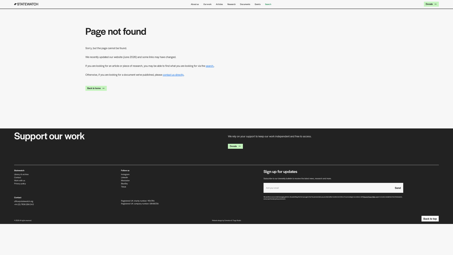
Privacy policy (20, 183)
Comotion (227, 220)
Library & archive (21, 174)
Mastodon (125, 180)
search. (210, 66)
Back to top (430, 219)
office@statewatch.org (23, 201)
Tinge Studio (237, 220)
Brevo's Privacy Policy (369, 197)
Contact (17, 177)
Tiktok (123, 186)
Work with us (19, 180)
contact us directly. (173, 74)
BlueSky (124, 183)
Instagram (125, 174)
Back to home (94, 88)
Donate (429, 4)
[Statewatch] (26, 4)
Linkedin (124, 177)
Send (398, 188)
